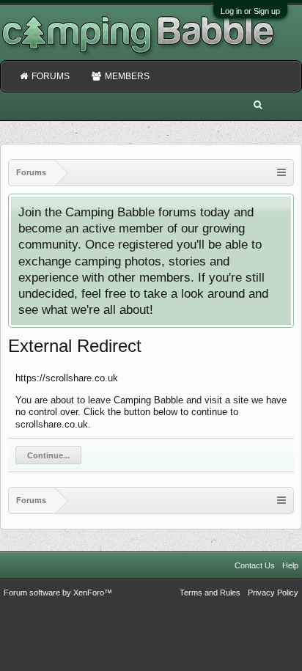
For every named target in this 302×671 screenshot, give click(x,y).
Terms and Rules (210, 592)
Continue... (48, 455)
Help (290, 565)
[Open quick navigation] (281, 173)
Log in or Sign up (250, 11)
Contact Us (255, 565)
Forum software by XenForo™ (58, 592)
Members (127, 76)
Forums (51, 76)
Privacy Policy (273, 592)
